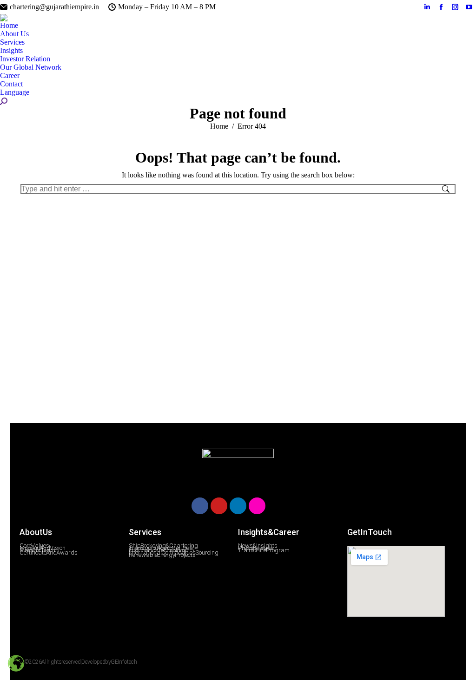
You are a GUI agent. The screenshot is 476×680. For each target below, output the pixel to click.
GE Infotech (124, 662)
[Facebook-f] (393, 662)
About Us (36, 532)
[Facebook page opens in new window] (441, 7)
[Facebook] (200, 505)
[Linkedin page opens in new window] (427, 7)
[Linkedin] (238, 505)
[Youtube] (219, 505)
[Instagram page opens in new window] (455, 7)
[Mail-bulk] (276, 505)
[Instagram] (257, 505)
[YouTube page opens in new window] (469, 7)
